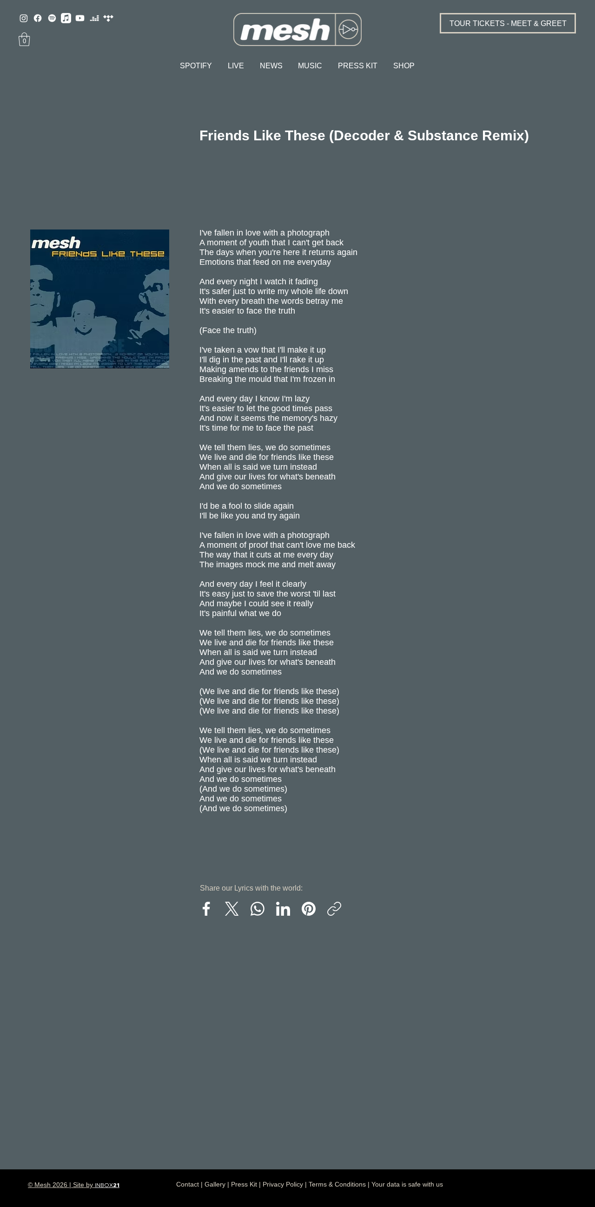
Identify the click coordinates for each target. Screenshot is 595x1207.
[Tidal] (108, 18)
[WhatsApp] (257, 909)
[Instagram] (24, 18)
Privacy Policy (283, 1184)
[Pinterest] (309, 909)
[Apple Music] (66, 18)
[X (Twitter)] (232, 909)
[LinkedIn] (283, 909)
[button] (24, 39)
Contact (187, 1184)
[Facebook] (38, 18)
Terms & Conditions (337, 1184)
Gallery (215, 1184)
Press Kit (244, 1184)
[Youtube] (80, 18)
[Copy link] (334, 909)
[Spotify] (52, 18)
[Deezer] (94, 18)
